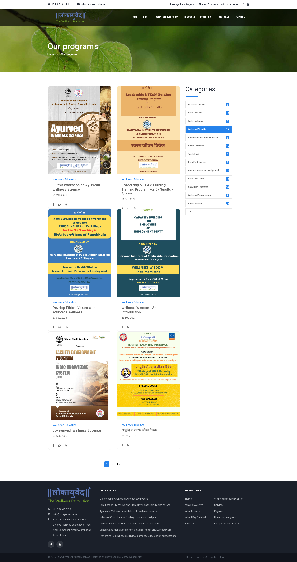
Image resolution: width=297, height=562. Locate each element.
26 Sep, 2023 (129, 317)
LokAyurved (63, 556)
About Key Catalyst (195, 517)
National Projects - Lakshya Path (209, 170)
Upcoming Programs (225, 517)
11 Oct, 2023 (128, 199)
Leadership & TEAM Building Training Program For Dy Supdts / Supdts (147, 189)
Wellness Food (208, 113)
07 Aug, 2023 (60, 436)
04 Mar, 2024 (60, 195)
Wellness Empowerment (208, 195)
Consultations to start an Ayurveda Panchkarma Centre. (130, 523)
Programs (223, 17)
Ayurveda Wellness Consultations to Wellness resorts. (128, 511)
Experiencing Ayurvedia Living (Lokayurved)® (124, 498)
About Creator (193, 511)
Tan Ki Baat (208, 154)
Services (189, 17)
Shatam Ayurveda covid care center (219, 4)
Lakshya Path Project (182, 4)
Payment (241, 17)
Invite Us (206, 17)
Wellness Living (208, 121)
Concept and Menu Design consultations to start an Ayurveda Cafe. (136, 529)
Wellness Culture (208, 179)
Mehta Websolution (132, 556)
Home (134, 17)
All (189, 212)
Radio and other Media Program (208, 137)
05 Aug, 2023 (129, 435)
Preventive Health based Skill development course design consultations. (138, 536)
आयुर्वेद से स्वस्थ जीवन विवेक (139, 430)
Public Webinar (208, 203)
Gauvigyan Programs (208, 187)
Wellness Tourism (208, 104)
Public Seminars (208, 146)
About (147, 17)
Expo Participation (208, 162)
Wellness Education (64, 179)
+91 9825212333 (61, 4)
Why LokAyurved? (167, 17)
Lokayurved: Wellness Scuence (77, 430)
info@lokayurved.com (93, 4)
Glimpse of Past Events (226, 523)
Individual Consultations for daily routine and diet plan (128, 517)
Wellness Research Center (228, 498)
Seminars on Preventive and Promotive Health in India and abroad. (135, 505)
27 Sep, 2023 (60, 317)
